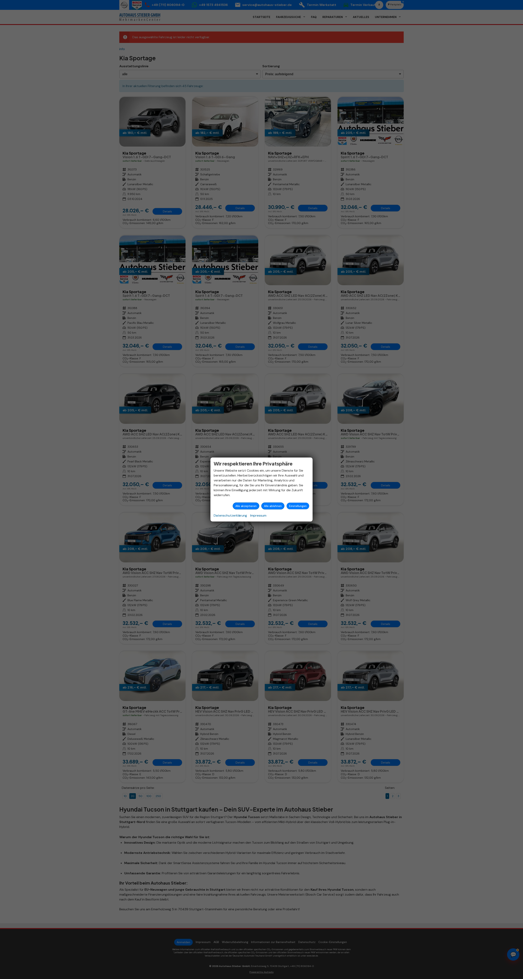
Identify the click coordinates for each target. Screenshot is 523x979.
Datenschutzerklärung (230, 515)
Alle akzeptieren (246, 506)
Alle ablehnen (273, 506)
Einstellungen (298, 506)
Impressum (258, 515)
